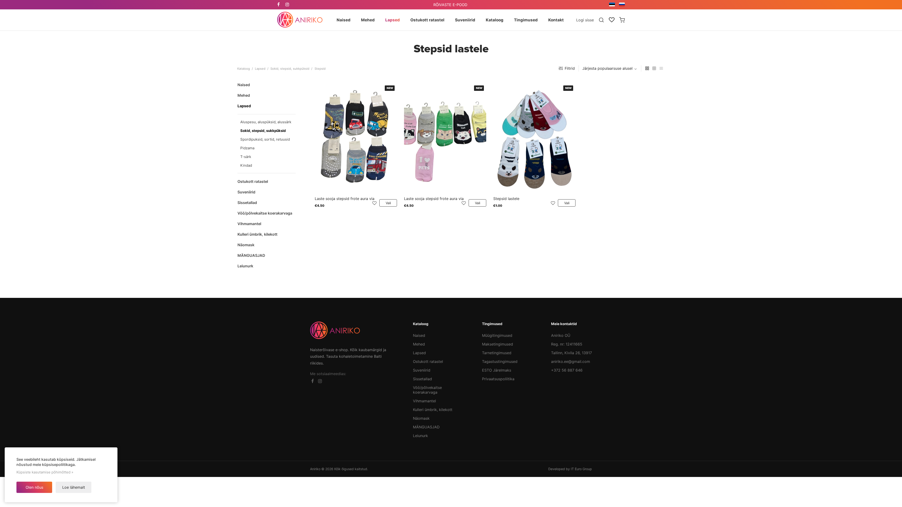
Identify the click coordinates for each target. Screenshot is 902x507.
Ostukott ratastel (428, 361)
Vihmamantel (424, 401)
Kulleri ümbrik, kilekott (432, 409)
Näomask (421, 418)
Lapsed (260, 68)
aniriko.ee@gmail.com (570, 361)
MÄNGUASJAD (426, 427)
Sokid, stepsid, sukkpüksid (289, 68)
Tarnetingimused (496, 352)
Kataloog (243, 68)
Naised (419, 335)
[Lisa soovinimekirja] (374, 203)
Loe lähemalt (73, 487)
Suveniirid (421, 370)
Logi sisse (585, 20)
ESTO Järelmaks (496, 370)
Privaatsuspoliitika (498, 378)
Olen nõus (34, 487)
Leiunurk (420, 435)
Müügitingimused (497, 335)
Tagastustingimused (499, 361)
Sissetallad (422, 378)
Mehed (419, 344)
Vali (388, 203)
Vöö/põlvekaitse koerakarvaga (427, 390)
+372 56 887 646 (567, 370)
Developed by (570, 469)
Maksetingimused (497, 344)
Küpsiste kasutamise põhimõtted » (44, 472)
